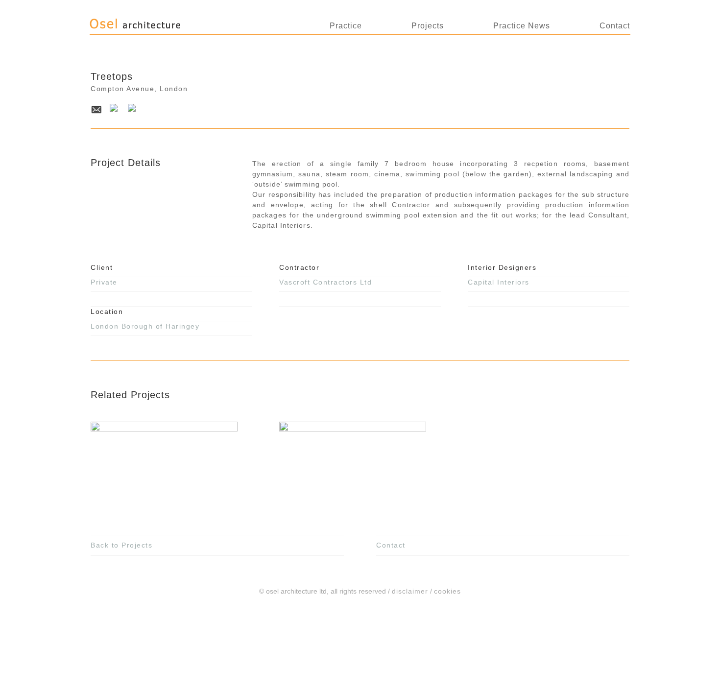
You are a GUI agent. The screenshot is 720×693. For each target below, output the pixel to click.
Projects (427, 26)
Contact (615, 26)
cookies (447, 591)
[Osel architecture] (156, 28)
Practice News (521, 26)
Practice (346, 26)
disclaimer (410, 591)
